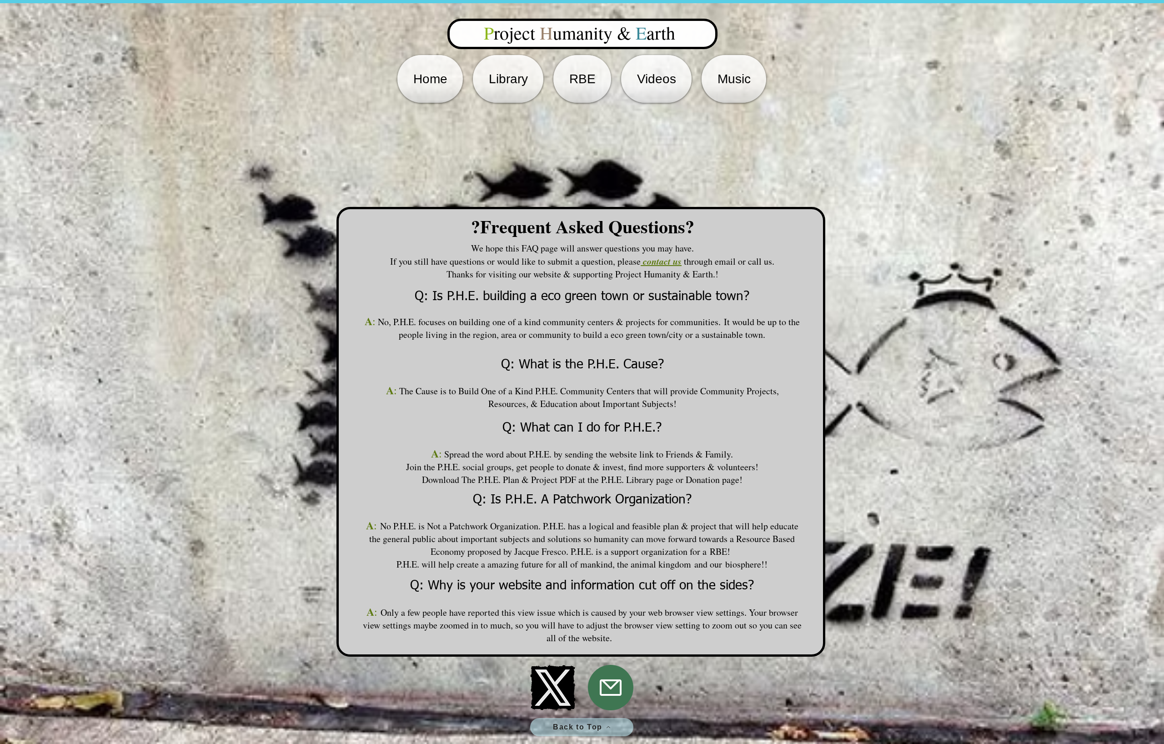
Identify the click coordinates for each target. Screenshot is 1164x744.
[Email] (610, 687)
